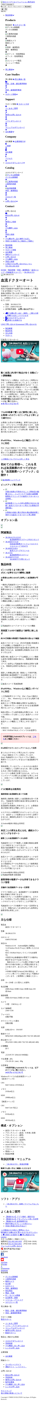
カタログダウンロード (14, 163)
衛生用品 (8, 1291)
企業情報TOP (19, 141)
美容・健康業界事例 (13, 1313)
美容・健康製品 (11, 1288)
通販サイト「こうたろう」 (16, 1367)
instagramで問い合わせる (27, 324)
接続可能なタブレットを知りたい (18, 1224)
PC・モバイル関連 (12, 1295)
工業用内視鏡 (10, 1279)
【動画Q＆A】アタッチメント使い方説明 (21, 1219)
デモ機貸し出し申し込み (15, 1346)
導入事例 (8, 69)
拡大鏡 (8, 1284)
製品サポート (6, 1319)
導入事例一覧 (20, 79)
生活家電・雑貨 (11, 1298)
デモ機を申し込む (17, 239)
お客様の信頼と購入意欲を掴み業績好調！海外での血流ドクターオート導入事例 (22, 513)
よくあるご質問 (11, 1323)
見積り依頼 (9, 261)
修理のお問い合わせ (13, 1330)
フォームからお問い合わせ (11, 1246)
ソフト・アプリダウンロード (16, 1326)
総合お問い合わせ (12, 1375)
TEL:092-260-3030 (15, 1241)
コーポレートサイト (13, 1364)
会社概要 (8, 132)
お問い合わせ (10, 201)
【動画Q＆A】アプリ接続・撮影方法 (20, 1217)
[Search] (5, 9)
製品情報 (8, 15)
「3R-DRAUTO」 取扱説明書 (17, 1164)
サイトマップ (6, 1391)
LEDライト (9, 1286)
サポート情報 (10, 94)
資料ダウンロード (12, 254)
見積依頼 (8, 1343)
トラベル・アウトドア (14, 1300)
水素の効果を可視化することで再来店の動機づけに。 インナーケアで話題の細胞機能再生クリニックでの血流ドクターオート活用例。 (22, 495)
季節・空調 (9, 1293)
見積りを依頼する (19, 241)
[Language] (2, 9)
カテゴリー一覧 (11, 1302)
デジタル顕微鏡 (11, 1277)
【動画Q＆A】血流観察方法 (16, 1221)
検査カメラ (9, 1281)
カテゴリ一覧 (20, 25)
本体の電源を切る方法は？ (16, 1226)
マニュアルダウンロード (15, 1328)
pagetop (3, 1237)
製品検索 (28, 6)
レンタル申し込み (12, 1348)
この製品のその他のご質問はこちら (15, 1230)
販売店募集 (9, 1382)
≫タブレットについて (10, 404)
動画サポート (10, 1333)
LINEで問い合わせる (9, 324)
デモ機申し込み (11, 259)
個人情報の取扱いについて (11, 1393)
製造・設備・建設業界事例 (16, 1311)
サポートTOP (23, 104)
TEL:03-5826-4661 (15, 1244)
